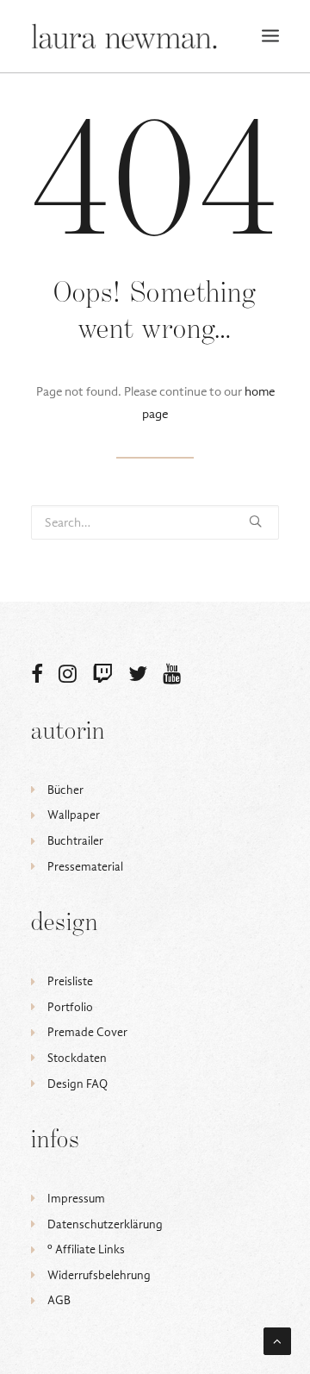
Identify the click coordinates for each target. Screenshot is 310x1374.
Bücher (65, 790)
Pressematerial (85, 866)
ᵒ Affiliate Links (86, 1249)
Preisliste (70, 981)
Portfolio (70, 1007)
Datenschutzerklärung (105, 1224)
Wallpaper (73, 815)
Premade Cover (87, 1032)
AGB (59, 1300)
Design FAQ (77, 1084)
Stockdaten (77, 1058)
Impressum (76, 1198)
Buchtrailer (75, 841)
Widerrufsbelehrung (99, 1275)
